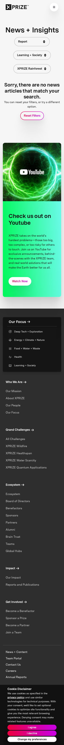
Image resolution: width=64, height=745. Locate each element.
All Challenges (15, 439)
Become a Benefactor (20, 611)
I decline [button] (32, 733)
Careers (11, 671)
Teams (10, 544)
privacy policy (16, 697)
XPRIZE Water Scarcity (21, 460)
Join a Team (14, 632)
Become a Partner (18, 625)
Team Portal (14, 658)
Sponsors (12, 515)
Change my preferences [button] (32, 739)
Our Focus (12, 412)
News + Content (16, 652)
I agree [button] (32, 727)
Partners (11, 522)
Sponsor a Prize (16, 618)
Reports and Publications (22, 584)
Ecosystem (13, 494)
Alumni (10, 529)
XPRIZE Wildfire (16, 446)
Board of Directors (18, 501)
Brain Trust (13, 536)
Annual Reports (16, 677)
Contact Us (13, 664)
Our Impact (13, 577)
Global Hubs (14, 551)
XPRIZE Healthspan (19, 453)
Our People (13, 405)
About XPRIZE (15, 398)
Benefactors (14, 508)
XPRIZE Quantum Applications (26, 467)
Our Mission (14, 391)
